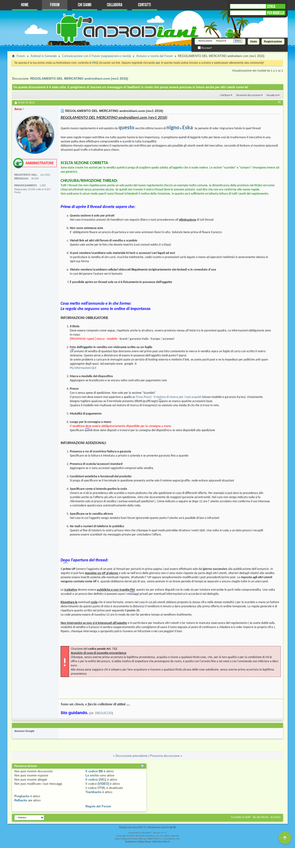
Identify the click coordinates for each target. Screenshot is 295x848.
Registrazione (273, 41)
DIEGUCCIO (103, 713)
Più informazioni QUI (83, 368)
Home (25, 5)
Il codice (92, 779)
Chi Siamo (84, 5)
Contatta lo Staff (241, 817)
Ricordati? (206, 48)
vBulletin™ (146, 833)
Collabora (114, 5)
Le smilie (92, 775)
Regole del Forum (98, 806)
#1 (279, 102)
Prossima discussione (165, 756)
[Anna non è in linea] (35, 134)
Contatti (144, 5)
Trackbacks (93, 792)
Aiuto (253, 41)
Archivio (275, 817)
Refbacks (20, 800)
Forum (54, 5)
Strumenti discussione (248, 95)
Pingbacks (21, 796)
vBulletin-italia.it (161, 842)
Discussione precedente (131, 756)
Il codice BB (94, 771)
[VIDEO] (103, 783)
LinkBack (225, 95)
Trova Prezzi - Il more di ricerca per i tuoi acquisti (168, 397)
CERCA (271, 6)
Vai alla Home (260, 817)
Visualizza (271, 95)
